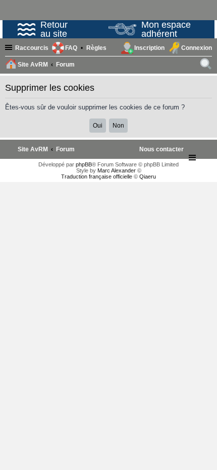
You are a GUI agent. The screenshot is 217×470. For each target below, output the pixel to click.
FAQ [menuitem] (71, 47)
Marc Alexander (116, 170)
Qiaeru (147, 176)
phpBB (84, 164)
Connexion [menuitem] (196, 47)
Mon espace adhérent (166, 29)
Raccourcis (31, 47)
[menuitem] (96, 47)
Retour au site (54, 29)
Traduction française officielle (96, 176)
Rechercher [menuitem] (206, 65)
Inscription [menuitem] (149, 47)
